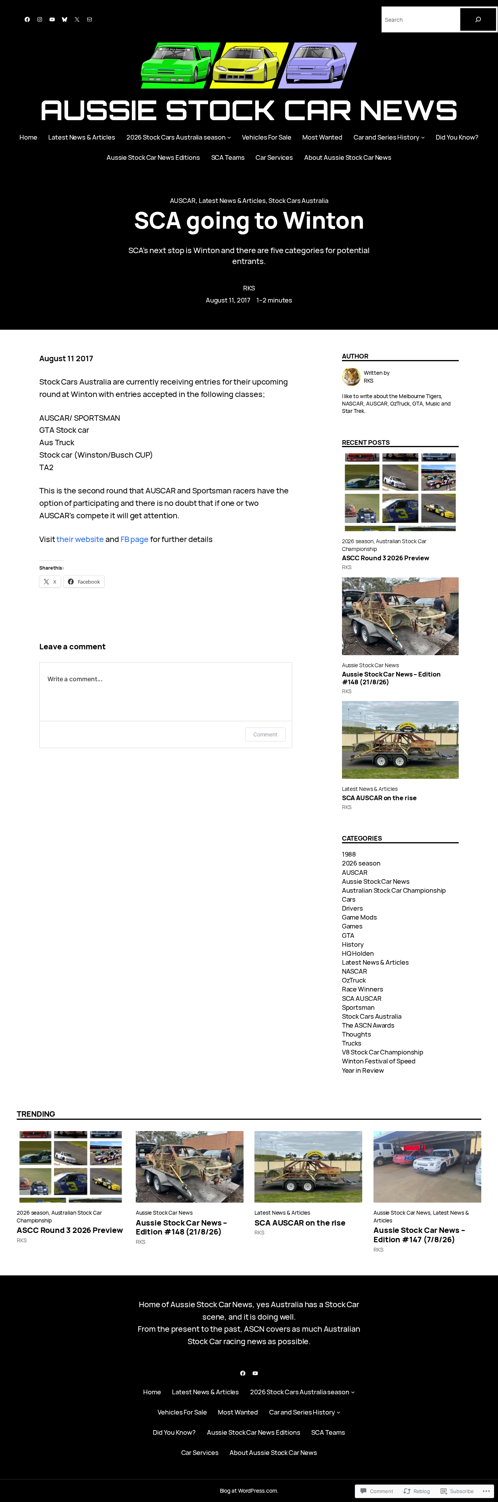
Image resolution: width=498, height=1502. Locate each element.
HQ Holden (358, 953)
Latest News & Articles (232, 200)
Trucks (351, 1043)
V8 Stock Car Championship (383, 1051)
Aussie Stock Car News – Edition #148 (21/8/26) (391, 678)
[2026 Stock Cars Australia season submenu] (229, 137)
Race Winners (362, 988)
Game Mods (359, 917)
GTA (348, 935)
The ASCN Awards (368, 1025)
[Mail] (89, 19)
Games (352, 925)
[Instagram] (40, 19)
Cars (349, 899)
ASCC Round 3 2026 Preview (386, 558)
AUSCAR (183, 200)
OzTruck (354, 980)
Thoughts (356, 1034)
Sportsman (358, 1007)
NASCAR (354, 971)
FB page (135, 539)
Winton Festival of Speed (379, 1060)
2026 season (358, 541)
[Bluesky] (64, 19)
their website (80, 539)
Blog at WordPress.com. (249, 1490)
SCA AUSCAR (362, 998)
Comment (265, 734)
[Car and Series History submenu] (423, 137)
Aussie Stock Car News (249, 110)
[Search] (478, 19)
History (353, 944)
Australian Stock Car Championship (394, 890)
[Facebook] (27, 19)
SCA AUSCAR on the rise (379, 798)
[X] (77, 19)
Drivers (352, 908)
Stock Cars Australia (298, 200)
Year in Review (363, 1070)
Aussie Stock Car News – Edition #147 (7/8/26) (419, 1235)
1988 (349, 854)
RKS (249, 287)
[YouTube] (52, 19)
